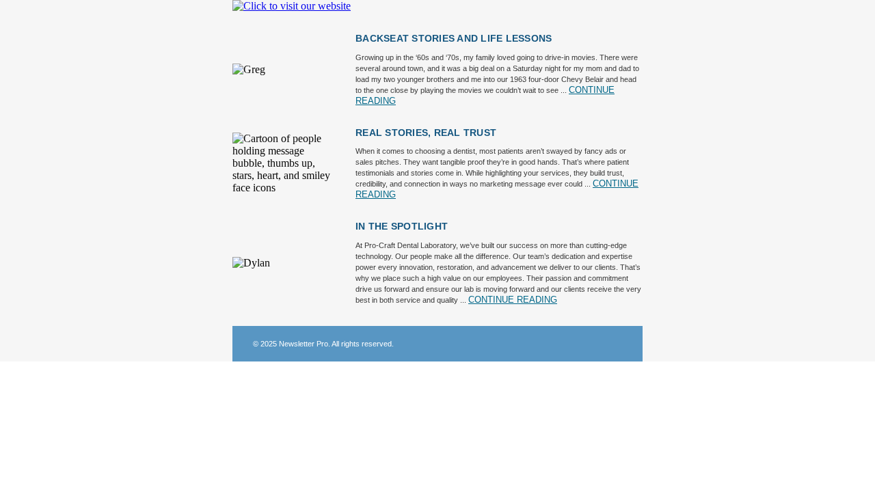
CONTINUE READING (512, 300)
